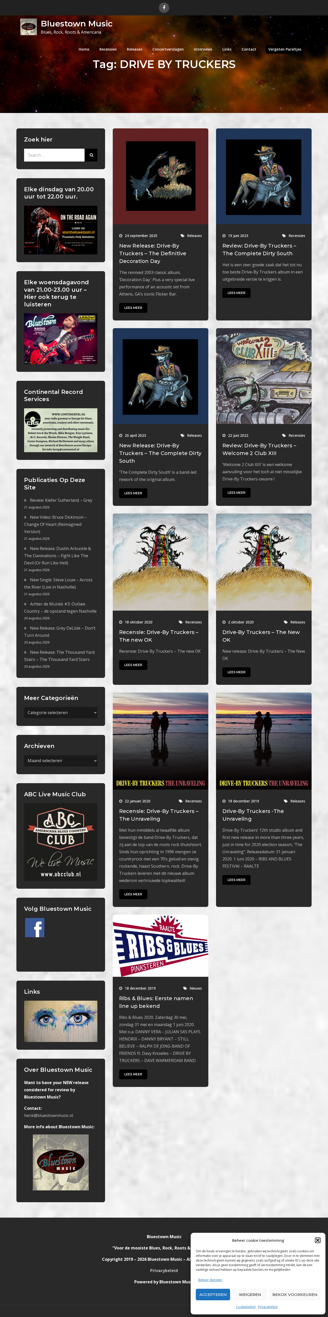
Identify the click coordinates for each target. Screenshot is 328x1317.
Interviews (203, 49)
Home (84, 49)
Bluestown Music (76, 23)
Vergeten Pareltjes (284, 49)
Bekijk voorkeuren (294, 1294)
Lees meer (133, 308)
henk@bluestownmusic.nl (48, 1115)
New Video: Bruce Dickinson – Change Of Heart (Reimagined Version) (55, 524)
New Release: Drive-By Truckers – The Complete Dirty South (160, 453)
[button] (317, 1240)
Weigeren (250, 1294)
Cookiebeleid (245, 1307)
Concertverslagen (168, 49)
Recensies (108, 49)
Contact (249, 49)
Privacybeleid (268, 1307)
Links (226, 49)
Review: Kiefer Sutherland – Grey (61, 500)
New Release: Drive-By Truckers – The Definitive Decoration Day (153, 253)
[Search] (91, 155)
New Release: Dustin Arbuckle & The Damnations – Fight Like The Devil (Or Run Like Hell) (57, 556)
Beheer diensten (210, 1280)
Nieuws (196, 988)
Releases (134, 49)
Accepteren (213, 1294)
